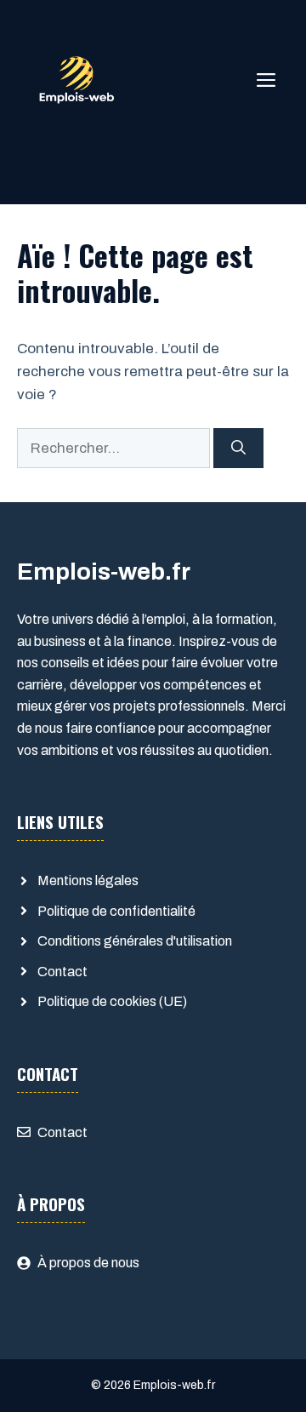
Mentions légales (88, 880)
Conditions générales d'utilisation (134, 941)
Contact (62, 971)
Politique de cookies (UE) (112, 1001)
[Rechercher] (238, 448)
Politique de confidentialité (116, 911)
